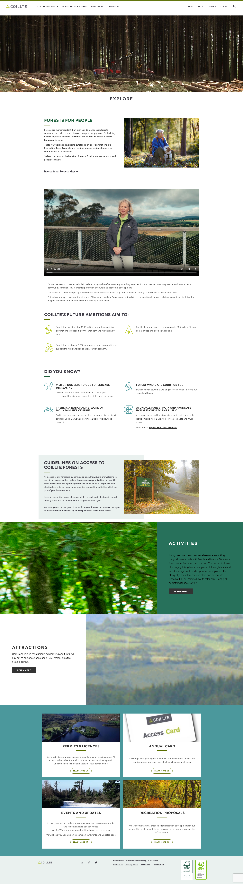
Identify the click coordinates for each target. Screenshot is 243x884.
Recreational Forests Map (61, 171)
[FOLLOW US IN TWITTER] (95, 862)
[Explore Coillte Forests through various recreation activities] (16, 6)
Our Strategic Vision (74, 6)
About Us (114, 6)
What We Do (97, 6)
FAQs (200, 6)
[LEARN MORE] (181, 594)
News (190, 6)
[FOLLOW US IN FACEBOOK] (89, 862)
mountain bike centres (104, 415)
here (58, 159)
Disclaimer (145, 864)
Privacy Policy (131, 864)
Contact (224, 6)
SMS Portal (159, 864)
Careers (212, 6)
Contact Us (118, 864)
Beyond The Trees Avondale (163, 427)
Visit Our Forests (47, 6)
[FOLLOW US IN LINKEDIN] (82, 862)
